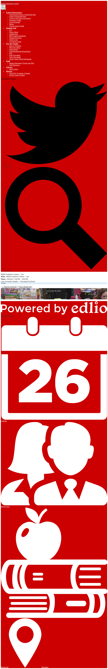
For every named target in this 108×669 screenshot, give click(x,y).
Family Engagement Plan (17, 16)
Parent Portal (13, 49)
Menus (11, 24)
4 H (10, 30)
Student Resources (15, 38)
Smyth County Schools (17, 75)
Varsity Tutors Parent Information (20, 59)
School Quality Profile (16, 26)
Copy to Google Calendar (9, 281)
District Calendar (10, 298)
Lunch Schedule (14, 22)
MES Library (13, 69)
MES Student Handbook (17, 36)
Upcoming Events (15, 42)
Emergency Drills (15, 20)
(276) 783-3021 (41, 291)
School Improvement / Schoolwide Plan (22, 15)
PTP (10, 53)
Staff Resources (14, 65)
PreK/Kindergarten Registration (19, 51)
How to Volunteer (15, 46)
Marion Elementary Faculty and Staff (21, 63)
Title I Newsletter (15, 57)
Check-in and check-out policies (20, 18)
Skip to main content (8, 2)
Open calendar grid (25, 287)
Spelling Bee (13, 34)
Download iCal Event (27, 281)
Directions (44, 667)
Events (3, 283)
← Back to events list (9, 287)
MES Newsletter (14, 48)
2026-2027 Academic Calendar (19, 73)
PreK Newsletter (14, 55)
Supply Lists (13, 40)
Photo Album (13, 32)
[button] (14, 13)
